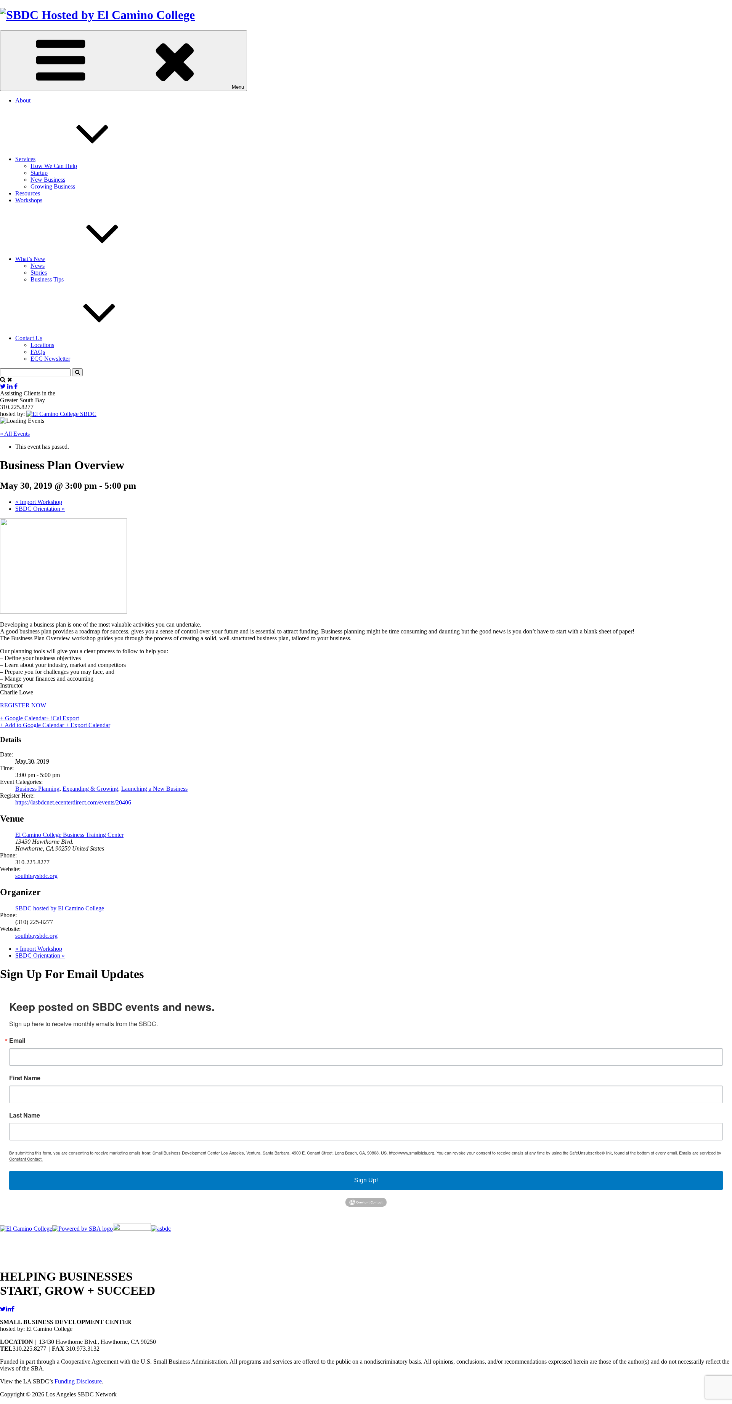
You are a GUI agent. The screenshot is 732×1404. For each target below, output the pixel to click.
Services (25, 159)
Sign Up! (366, 1180)
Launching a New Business (154, 788)
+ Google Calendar (23, 718)
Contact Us (28, 338)
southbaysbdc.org (36, 876)
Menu (238, 87)
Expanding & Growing (90, 788)
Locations (42, 345)
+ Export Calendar (88, 725)
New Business (47, 179)
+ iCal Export (62, 718)
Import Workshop (38, 502)
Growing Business (52, 186)
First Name (24, 1078)
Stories (38, 272)
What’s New (30, 259)
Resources (27, 193)
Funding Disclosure (78, 1381)
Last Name (24, 1115)
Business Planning (37, 788)
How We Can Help (53, 166)
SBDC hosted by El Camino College (59, 908)
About (22, 100)
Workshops (28, 200)
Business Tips (47, 279)
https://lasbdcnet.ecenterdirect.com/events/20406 (73, 802)
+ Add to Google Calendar (33, 725)
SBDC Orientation (40, 508)
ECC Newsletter (50, 358)
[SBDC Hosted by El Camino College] (97, 15)
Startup (39, 173)
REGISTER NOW (23, 705)
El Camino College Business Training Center (69, 835)
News (37, 265)
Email (17, 1041)
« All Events (15, 433)
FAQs (37, 352)
